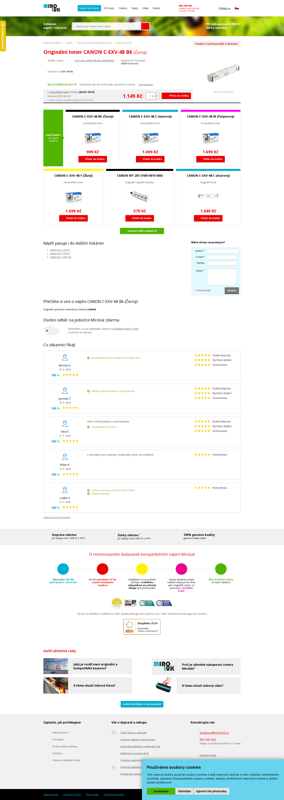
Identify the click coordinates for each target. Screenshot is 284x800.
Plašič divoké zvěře (114, 794)
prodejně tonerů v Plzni (126, 328)
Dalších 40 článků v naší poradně (142, 704)
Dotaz (199, 270)
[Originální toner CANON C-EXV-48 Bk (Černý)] (223, 89)
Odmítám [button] (184, 791)
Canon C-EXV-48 (123, 42)
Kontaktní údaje (208, 755)
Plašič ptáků (92, 794)
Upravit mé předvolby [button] (211, 791)
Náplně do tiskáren (89, 8)
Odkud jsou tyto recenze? (57, 517)
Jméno (199, 250)
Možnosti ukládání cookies (134, 767)
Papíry (134, 8)
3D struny (109, 8)
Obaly (145, 8)
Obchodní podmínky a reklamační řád (140, 746)
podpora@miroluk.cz (214, 733)
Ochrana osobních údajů (133, 760)
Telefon (200, 262)
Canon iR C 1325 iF (60, 250)
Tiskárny (122, 8)
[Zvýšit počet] (157, 94)
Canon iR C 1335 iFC (60, 257)
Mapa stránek (50, 794)
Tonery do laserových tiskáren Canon (94, 42)
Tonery (69, 42)
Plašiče (156, 8)
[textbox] (106, 26)
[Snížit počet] (157, 97)
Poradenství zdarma (131, 774)
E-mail (199, 256)
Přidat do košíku (179, 95)
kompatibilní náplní (59, 92)
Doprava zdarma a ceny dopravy (137, 739)
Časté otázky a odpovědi (133, 732)
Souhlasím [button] (161, 791)
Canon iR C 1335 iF (60, 253)
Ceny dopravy (145, 84)
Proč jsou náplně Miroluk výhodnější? (94, 60)
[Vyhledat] (145, 26)
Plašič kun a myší (72, 794)
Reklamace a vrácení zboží (134, 753)
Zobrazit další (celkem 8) (142, 230)
